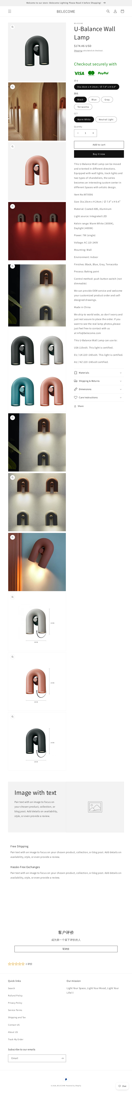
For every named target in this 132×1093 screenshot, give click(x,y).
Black (80, 99)
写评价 (66, 949)
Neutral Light (106, 119)
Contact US (14, 1024)
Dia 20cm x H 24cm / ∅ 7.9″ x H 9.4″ (96, 86)
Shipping (78, 50)
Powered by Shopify (73, 1086)
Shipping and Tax (17, 1017)
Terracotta (83, 106)
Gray (107, 99)
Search (11, 988)
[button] (9, 11)
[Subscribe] (62, 1058)
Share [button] (81, 406)
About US (13, 1032)
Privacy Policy (15, 1002)
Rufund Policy (15, 995)
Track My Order (15, 1039)
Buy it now (99, 153)
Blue (94, 99)
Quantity (78, 126)
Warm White (84, 119)
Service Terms (15, 1010)
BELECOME (61, 1086)
